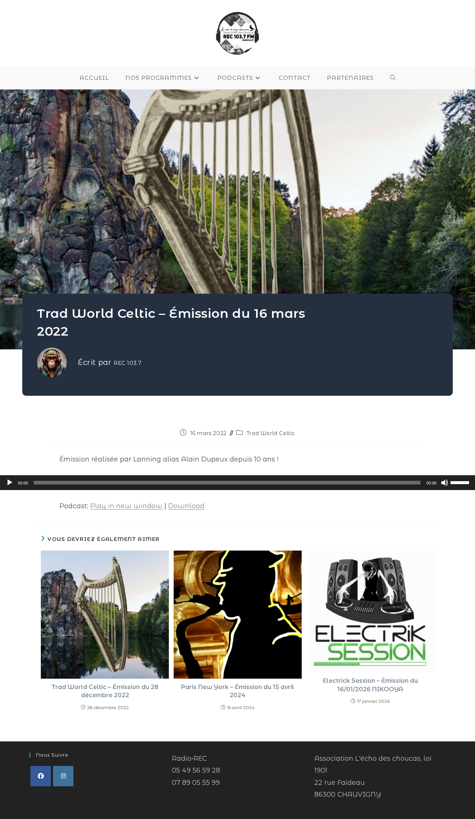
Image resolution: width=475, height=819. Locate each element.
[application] (237, 482)
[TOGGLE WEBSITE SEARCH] (393, 78)
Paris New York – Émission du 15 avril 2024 (237, 691)
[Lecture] (9, 482)
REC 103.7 (127, 363)
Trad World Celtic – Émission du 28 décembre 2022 (105, 691)
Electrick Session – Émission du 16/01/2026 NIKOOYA (370, 684)
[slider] (461, 482)
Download (186, 506)
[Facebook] (40, 776)
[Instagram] (63, 776)
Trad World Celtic (270, 433)
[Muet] (444, 482)
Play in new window (126, 506)
